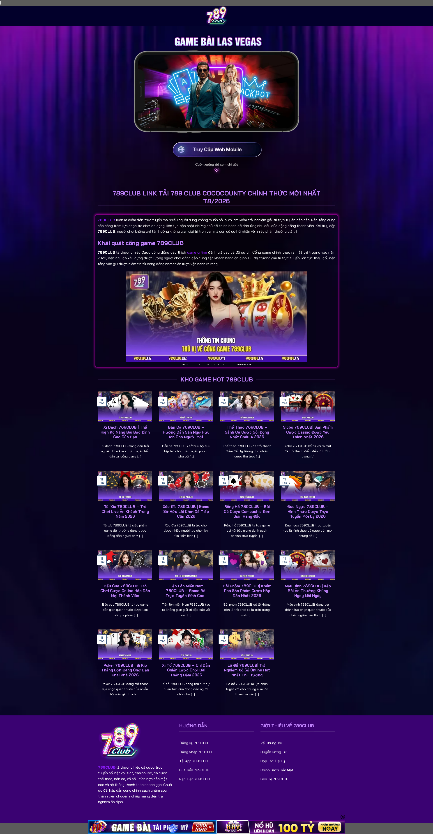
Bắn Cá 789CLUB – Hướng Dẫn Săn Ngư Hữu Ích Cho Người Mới (186, 432)
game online (197, 252)
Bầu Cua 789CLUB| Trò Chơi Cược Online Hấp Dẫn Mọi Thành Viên (125, 591)
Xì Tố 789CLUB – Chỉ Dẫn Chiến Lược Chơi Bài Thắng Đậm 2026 (186, 670)
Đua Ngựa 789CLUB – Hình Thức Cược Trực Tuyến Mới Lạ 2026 (308, 511)
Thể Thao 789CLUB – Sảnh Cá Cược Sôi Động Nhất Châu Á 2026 (247, 432)
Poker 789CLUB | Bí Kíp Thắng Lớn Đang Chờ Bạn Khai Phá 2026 (125, 670)
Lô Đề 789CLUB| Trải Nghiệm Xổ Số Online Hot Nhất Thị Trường (247, 670)
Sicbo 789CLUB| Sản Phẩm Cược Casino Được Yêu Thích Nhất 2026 (308, 432)
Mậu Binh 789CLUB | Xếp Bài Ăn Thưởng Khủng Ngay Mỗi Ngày (308, 591)
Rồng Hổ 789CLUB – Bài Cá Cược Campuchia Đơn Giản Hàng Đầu (247, 511)
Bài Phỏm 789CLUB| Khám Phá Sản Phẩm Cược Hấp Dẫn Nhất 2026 (247, 591)
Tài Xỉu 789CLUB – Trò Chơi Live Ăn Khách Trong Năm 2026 (125, 511)
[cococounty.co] (216, 16)
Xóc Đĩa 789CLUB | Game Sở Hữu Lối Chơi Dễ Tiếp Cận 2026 (186, 511)
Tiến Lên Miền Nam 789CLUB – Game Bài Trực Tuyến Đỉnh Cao (186, 591)
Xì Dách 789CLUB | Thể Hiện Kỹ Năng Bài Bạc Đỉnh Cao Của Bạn (125, 432)
